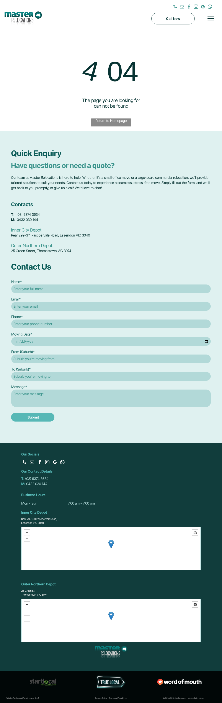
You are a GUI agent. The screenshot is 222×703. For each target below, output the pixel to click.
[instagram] (196, 7)
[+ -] (111, 548)
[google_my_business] (203, 7)
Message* (19, 387)
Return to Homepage (111, 120)
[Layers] (195, 532)
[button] (210, 18)
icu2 (37, 698)
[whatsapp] (210, 7)
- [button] (27, 538)
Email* (16, 299)
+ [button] (27, 532)
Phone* (17, 317)
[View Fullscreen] (27, 547)
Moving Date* (21, 334)
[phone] (175, 7)
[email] (182, 7)
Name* (16, 282)
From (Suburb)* (22, 352)
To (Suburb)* (21, 369)
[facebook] (189, 7)
